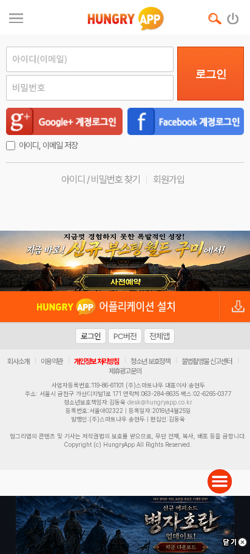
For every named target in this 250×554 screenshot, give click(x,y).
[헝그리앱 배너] (125, 261)
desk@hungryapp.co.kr (159, 402)
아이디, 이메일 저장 (48, 145)
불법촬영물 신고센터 (206, 361)
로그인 (210, 74)
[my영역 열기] (16, 16)
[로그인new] (233, 15)
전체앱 (159, 336)
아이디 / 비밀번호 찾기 (100, 179)
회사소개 (18, 361)
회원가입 (168, 179)
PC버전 (125, 336)
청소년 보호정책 (150, 361)
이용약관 (51, 361)
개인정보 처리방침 (96, 361)
